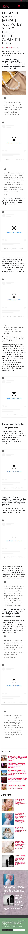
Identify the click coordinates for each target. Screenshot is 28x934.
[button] (23, 1)
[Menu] (18, 5)
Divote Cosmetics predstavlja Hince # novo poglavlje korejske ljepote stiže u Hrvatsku (17, 787)
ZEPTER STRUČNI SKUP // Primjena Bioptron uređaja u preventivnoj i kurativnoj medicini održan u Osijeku (17, 758)
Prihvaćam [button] (19, 929)
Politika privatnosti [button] (17, 926)
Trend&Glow (7, 47)
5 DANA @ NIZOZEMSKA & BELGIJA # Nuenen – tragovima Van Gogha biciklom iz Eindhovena (17, 780)
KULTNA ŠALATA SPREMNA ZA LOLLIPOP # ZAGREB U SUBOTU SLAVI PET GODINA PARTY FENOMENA (16, 765)
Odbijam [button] (7, 929)
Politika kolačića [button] (6, 926)
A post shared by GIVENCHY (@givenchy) (14, 159)
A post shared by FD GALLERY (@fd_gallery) (14, 414)
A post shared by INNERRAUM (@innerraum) (14, 248)
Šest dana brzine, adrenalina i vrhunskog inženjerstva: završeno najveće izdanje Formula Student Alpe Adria (17, 772)
